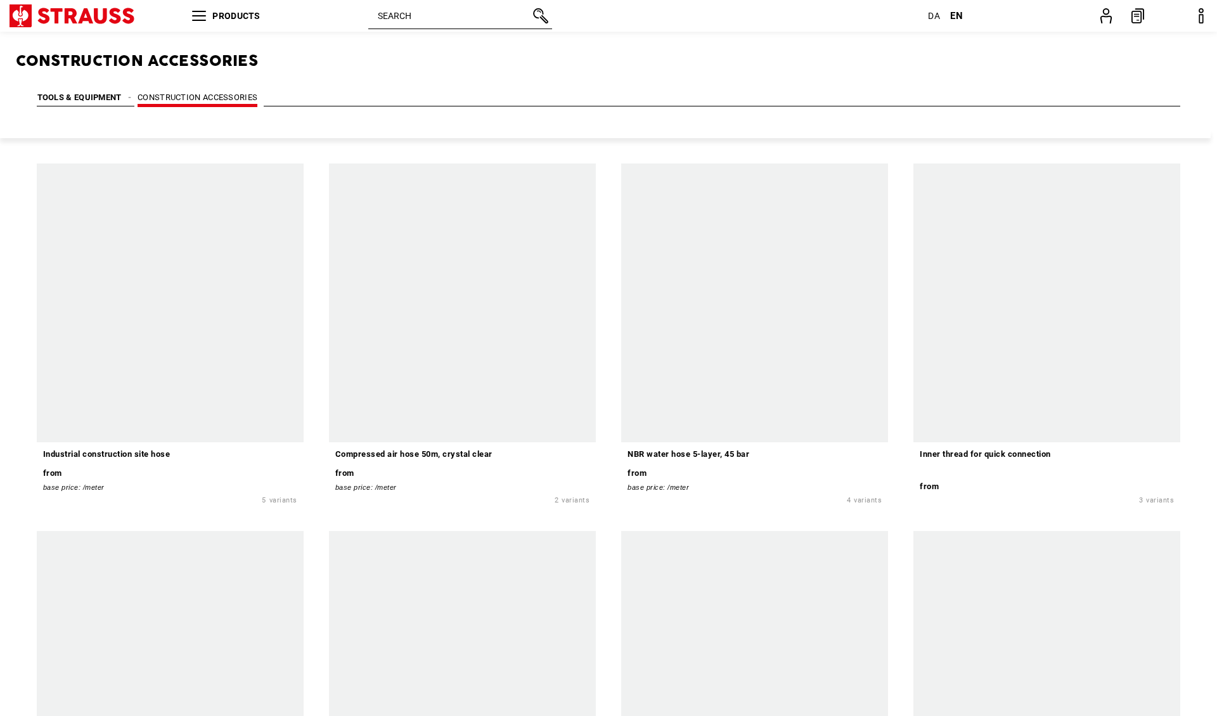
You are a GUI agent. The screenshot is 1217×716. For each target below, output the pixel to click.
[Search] (539, 16)
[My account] (1106, 16)
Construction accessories (197, 97)
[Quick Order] (1138, 16)
